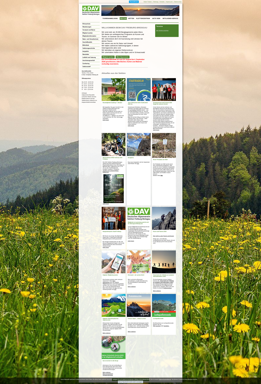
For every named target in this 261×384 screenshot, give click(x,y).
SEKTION (123, 18)
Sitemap (155, 2)
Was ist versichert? (108, 374)
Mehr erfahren (132, 286)
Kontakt (162, 2)
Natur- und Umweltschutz (90, 39)
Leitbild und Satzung (89, 57)
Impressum (169, 2)
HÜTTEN (131, 18)
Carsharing (85, 63)
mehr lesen (106, 120)
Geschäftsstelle (87, 42)
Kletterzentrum (168, 288)
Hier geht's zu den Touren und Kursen (163, 236)
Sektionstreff (86, 66)
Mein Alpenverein (123, 57)
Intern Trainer (148, 2)
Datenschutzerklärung (165, 379)
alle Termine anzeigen (162, 30)
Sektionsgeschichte (88, 48)
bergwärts (85, 51)
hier (121, 117)
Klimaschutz (86, 24)
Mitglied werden (87, 33)
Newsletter (85, 54)
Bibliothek (85, 45)
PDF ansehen (157, 326)
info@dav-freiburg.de (92, 74)
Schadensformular (108, 375)
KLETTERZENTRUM (143, 18)
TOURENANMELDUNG (110, 18)
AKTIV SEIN (156, 18)
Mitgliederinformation (89, 36)
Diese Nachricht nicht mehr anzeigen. (130, 382)
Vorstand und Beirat (88, 30)
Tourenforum (134, 2)
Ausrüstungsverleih (88, 60)
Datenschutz (178, 2)
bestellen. (166, 326)
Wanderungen (86, 27)
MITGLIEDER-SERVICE (170, 18)
